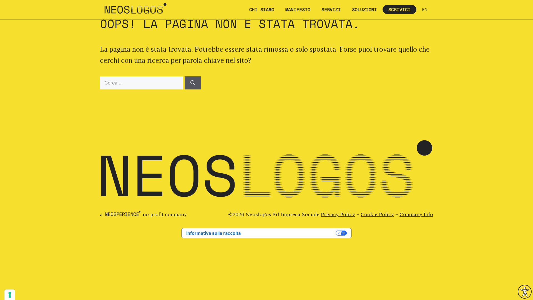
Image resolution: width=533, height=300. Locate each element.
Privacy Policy (338, 214)
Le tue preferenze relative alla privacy (291, 233)
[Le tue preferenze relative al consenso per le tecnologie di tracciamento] (9, 294)
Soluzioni (364, 9)
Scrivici (399, 9)
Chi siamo (261, 9)
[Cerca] (193, 83)
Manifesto (297, 9)
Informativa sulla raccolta (213, 233)
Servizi (331, 9)
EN (425, 9)
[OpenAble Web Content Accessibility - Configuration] (525, 292)
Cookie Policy (377, 214)
